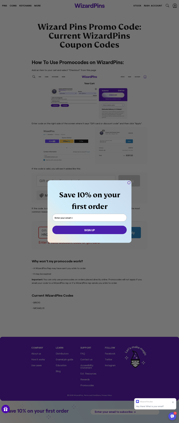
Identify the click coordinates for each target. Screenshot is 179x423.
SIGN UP (89, 230)
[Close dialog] (129, 182)
